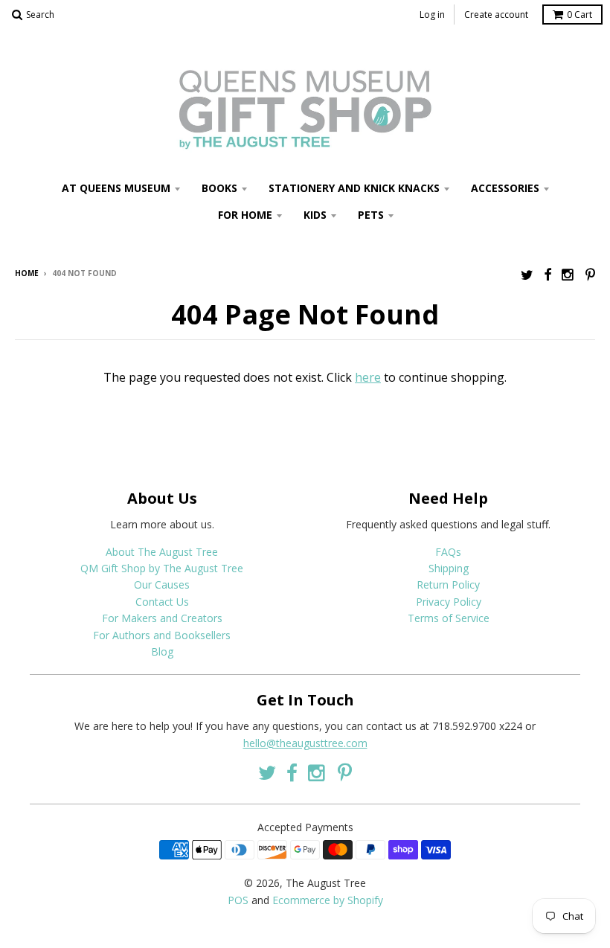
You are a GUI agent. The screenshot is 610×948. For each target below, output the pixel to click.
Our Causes (162, 584)
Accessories (505, 188)
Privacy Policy (448, 602)
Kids (315, 215)
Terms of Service (448, 618)
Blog (162, 651)
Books (219, 188)
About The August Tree (162, 552)
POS (238, 900)
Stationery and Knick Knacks (354, 188)
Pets (371, 215)
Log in (432, 14)
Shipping (448, 568)
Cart (579, 14)
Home (27, 273)
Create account (496, 14)
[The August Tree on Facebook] (547, 274)
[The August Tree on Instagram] (568, 274)
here (368, 377)
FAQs (448, 552)
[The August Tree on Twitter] (527, 274)
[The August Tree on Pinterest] (590, 274)
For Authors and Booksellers (162, 635)
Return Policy (448, 584)
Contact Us (162, 602)
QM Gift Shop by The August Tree (161, 568)
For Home (245, 215)
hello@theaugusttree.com (305, 743)
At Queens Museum (116, 188)
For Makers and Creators (162, 618)
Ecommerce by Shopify (327, 900)
